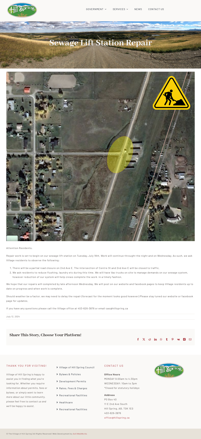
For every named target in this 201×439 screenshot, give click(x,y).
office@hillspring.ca (117, 417)
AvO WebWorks (80, 434)
